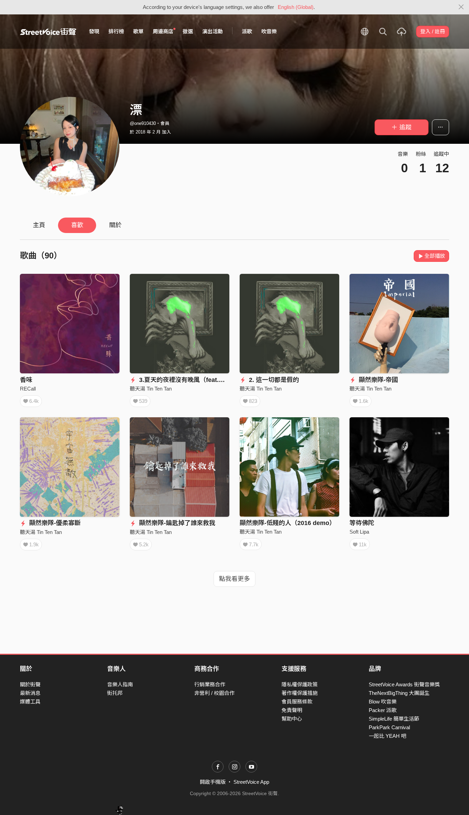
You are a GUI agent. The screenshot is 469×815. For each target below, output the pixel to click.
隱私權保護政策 (300, 684)
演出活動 (212, 31)
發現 (94, 31)
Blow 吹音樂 (383, 702)
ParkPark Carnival (389, 727)
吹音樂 (269, 31)
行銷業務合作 (209, 684)
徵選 (188, 31)
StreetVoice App (251, 782)
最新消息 (30, 693)
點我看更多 (234, 578)
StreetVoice (48, 31)
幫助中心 (292, 719)
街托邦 (115, 693)
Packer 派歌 (383, 710)
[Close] (461, 7)
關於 (115, 225)
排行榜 (116, 31)
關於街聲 (30, 684)
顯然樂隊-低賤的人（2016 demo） (287, 523)
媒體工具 (30, 702)
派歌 (247, 31)
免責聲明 (292, 710)
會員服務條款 (297, 702)
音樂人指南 (120, 684)
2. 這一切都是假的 (273, 379)
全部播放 (434, 256)
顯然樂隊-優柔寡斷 (54, 523)
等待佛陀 (362, 523)
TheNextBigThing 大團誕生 (399, 693)
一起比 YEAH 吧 (387, 736)
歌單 (138, 31)
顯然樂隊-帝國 (377, 379)
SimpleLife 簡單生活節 (394, 719)
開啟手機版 (213, 782)
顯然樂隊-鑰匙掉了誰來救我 (176, 523)
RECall (28, 389)
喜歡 (77, 225)
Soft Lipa (359, 532)
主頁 (39, 225)
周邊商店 (163, 31)
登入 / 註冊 (432, 31)
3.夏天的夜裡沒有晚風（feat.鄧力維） (190, 379)
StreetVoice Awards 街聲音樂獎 (404, 684)
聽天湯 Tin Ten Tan (151, 389)
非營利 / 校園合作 (214, 693)
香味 (26, 379)
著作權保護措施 (300, 693)
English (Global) (295, 7)
